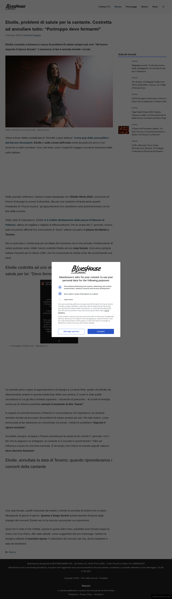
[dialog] (86, 299)
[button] (86, 299)
